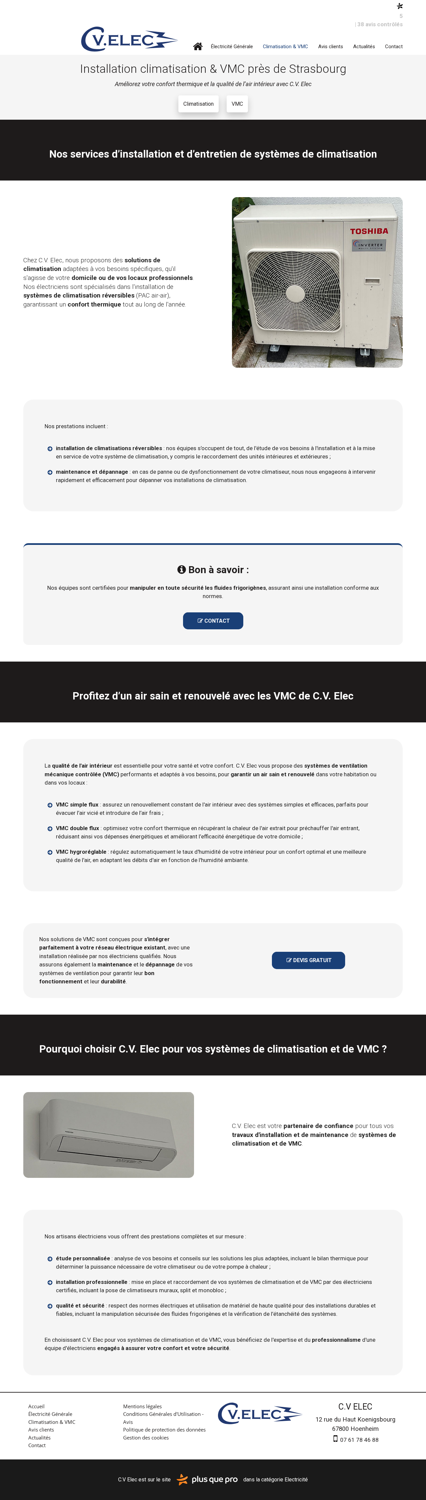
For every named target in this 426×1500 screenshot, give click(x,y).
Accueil (197, 46)
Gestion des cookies (146, 1437)
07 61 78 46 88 (359, 1440)
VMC (237, 104)
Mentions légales (142, 1406)
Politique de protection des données (164, 1429)
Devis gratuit (309, 960)
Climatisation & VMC (285, 47)
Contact (394, 47)
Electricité (296, 1479)
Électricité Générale (232, 47)
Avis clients (330, 47)
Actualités (364, 47)
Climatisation (198, 104)
